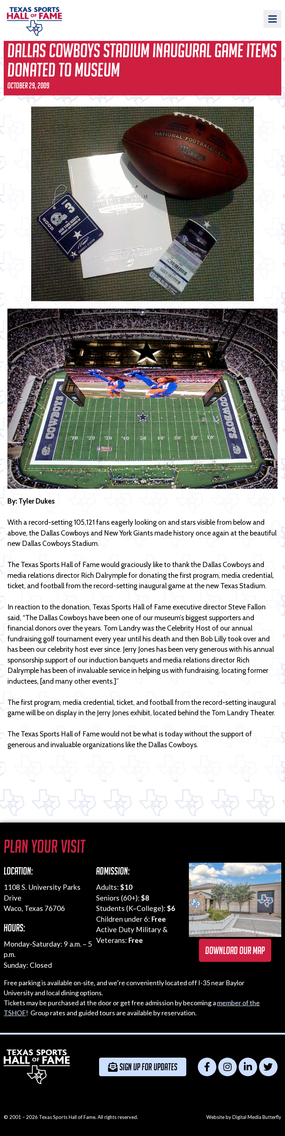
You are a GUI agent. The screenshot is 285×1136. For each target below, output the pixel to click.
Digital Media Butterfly (256, 1117)
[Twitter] (268, 1067)
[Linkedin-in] (248, 1067)
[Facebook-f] (207, 1067)
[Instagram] (227, 1067)
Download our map (235, 950)
